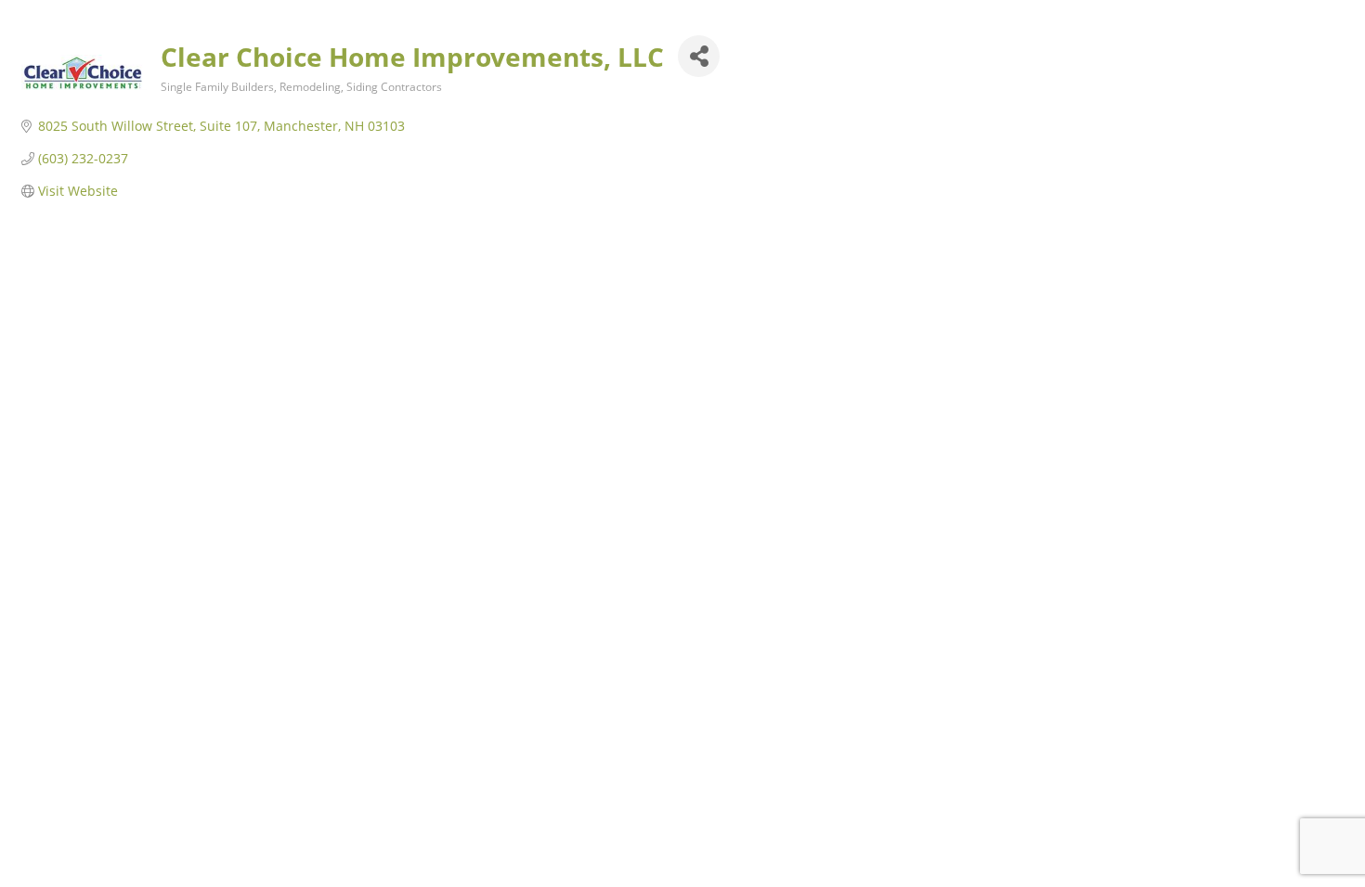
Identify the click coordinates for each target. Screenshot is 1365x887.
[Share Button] (699, 56)
